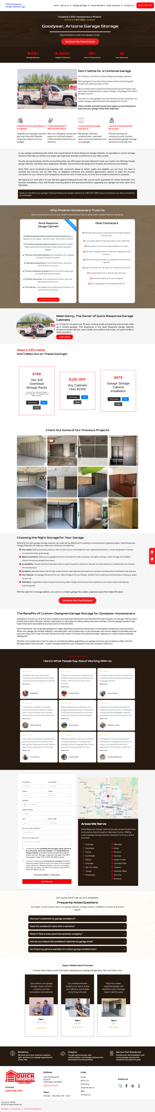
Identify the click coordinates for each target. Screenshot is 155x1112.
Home (83, 1077)
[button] (70, 5)
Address (25, 800)
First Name (26, 782)
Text (43, 402)
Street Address (27, 810)
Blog (83, 1091)
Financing (85, 1084)
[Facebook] (126, 1086)
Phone (24, 791)
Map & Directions (50, 1085)
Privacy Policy (55, 874)
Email (37, 408)
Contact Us (86, 1094)
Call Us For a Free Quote (48, 299)
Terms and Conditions (41, 874)
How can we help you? (30, 838)
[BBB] (139, 1086)
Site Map (4, 1109)
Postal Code (52, 819)
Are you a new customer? (31, 828)
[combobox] (46, 832)
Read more (26, 684)
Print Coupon (32, 402)
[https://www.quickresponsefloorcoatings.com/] (19, 1077)
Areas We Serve (87, 1087)
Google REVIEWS (77, 656)
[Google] (120, 1086)
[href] (108, 798)
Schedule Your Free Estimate (80, 41)
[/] (15, 5)
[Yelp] (133, 1086)
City (23, 819)
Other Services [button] (113, 5)
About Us (85, 1080)
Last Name (52, 782)
